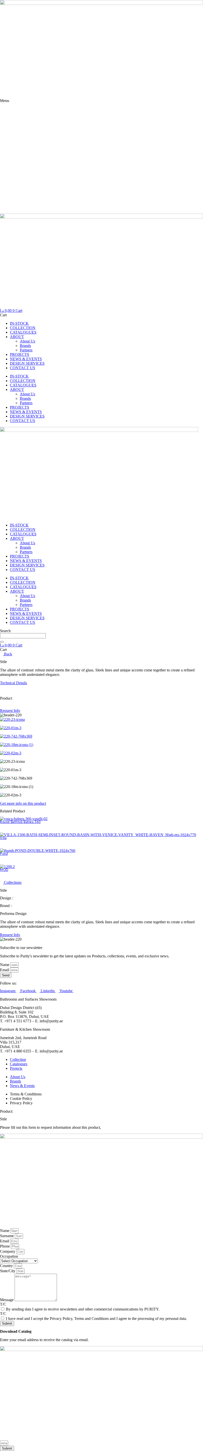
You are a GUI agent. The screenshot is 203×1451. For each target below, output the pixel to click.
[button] (1, 706)
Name (5, 965)
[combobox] (23, 635)
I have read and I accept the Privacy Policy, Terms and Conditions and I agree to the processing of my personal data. (96, 1318)
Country (7, 1266)
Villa (3, 838)
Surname (7, 1236)
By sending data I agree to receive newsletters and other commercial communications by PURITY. (82, 1309)
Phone (5, 1246)
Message (7, 1300)
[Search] (2, 642)
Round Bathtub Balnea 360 (20, 822)
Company (8, 1251)
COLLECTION (22, 328)
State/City (8, 1271)
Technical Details (13, 683)
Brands (25, 345)
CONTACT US (22, 368)
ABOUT (17, 337)
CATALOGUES (23, 332)
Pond (4, 854)
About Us (27, 341)
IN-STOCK (19, 323)
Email (5, 970)
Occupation (9, 1256)
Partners (26, 350)
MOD (4, 870)
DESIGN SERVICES (27, 363)
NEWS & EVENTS (26, 359)
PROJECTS (19, 354)
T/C (3, 1304)
